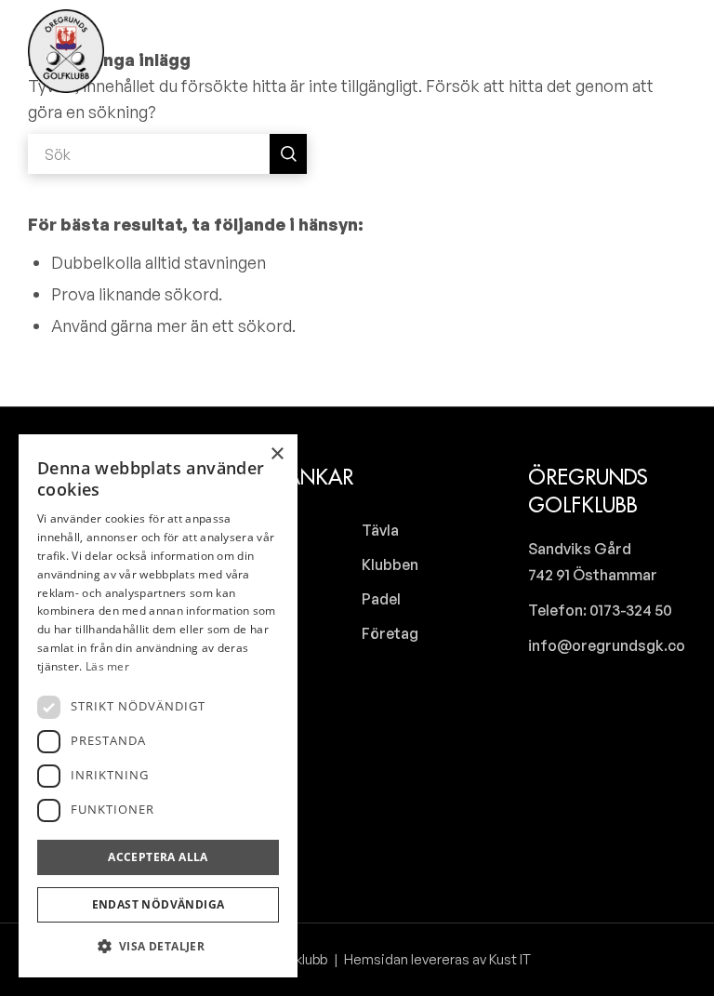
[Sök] (620, 51)
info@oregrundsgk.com (613, 645)
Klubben (390, 564)
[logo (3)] (66, 51)
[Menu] (670, 51)
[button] (158, 947)
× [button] (277, 454)
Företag (390, 633)
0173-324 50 (629, 610)
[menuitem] (620, 51)
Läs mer (107, 666)
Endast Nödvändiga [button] (158, 904)
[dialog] (158, 705)
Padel (381, 599)
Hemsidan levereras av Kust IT (436, 959)
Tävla (380, 530)
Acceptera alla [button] (158, 857)
